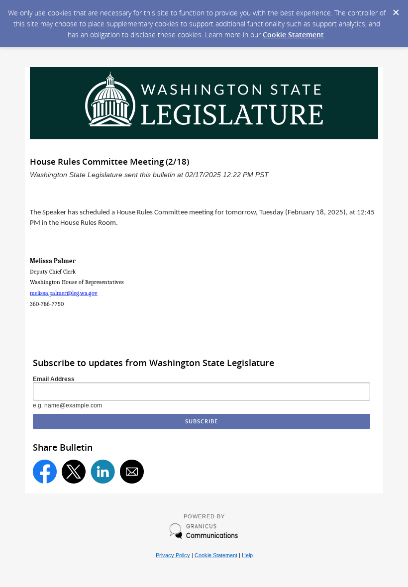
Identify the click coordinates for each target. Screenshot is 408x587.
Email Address (54, 379)
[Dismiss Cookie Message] (395, 9)
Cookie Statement (293, 34)
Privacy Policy (173, 555)
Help (247, 555)
